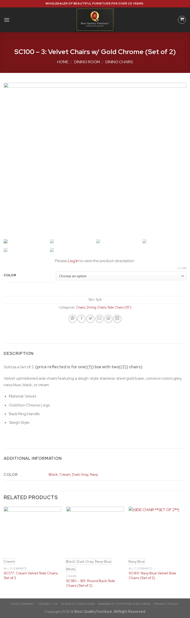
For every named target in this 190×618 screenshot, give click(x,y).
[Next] (186, 552)
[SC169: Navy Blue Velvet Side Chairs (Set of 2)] (157, 531)
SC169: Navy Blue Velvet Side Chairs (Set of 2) (152, 575)
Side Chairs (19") (119, 307)
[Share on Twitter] (90, 319)
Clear (181, 268)
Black (53, 474)
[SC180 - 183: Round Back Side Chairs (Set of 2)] (95, 531)
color (10, 275)
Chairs (80, 307)
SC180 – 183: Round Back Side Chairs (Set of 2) (90, 583)
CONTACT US (47, 604)
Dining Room (87, 61)
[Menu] (7, 20)
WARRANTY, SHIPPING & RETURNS (124, 604)
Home (63, 61)
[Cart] (182, 20)
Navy (94, 474)
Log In (73, 260)
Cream (65, 474)
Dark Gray (80, 474)
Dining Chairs (119, 61)
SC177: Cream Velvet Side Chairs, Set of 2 (31, 575)
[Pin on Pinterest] (108, 319)
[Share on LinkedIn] (117, 319)
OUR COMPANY (23, 604)
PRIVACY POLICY (166, 604)
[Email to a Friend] (99, 319)
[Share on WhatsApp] (73, 319)
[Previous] (4, 552)
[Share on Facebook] (81, 319)
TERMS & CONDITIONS (78, 604)
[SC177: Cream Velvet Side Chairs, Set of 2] (32, 531)
